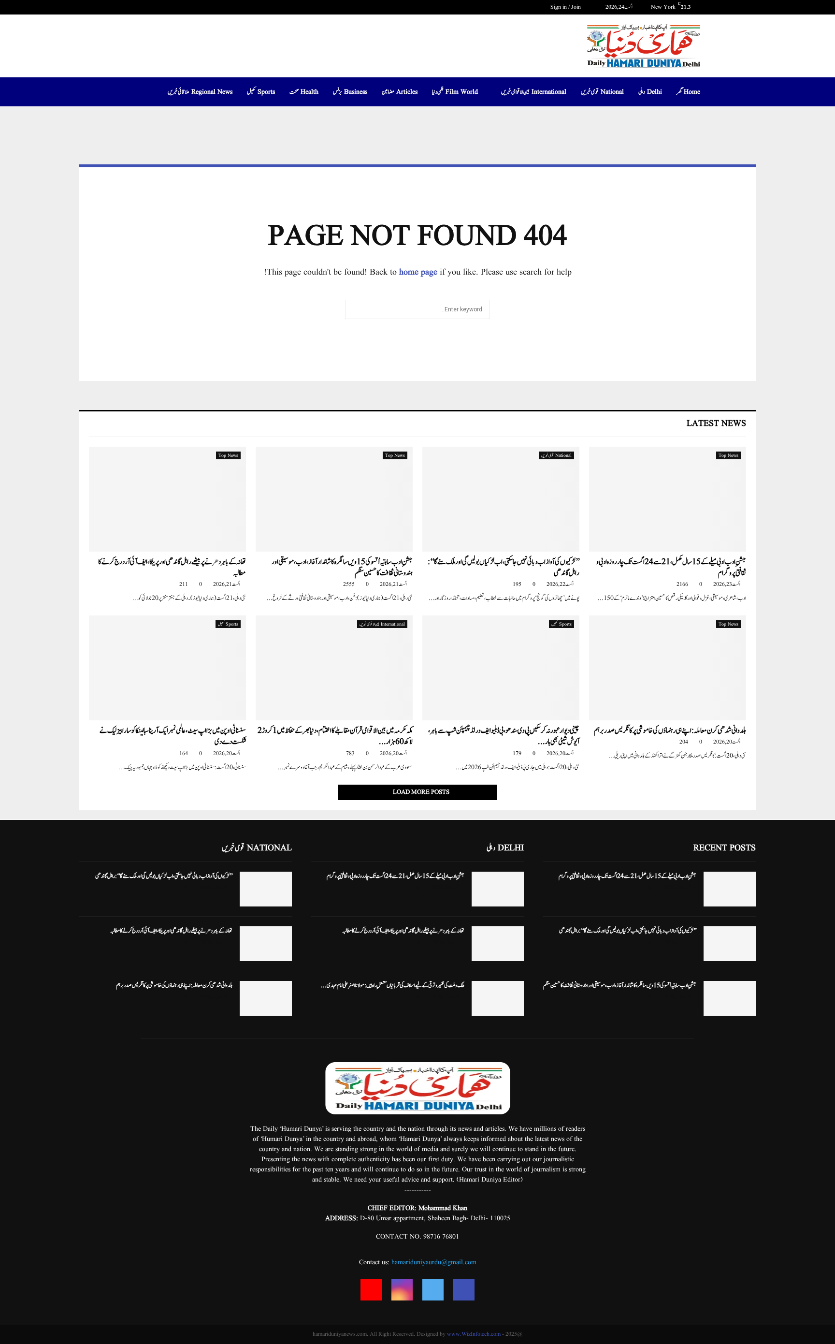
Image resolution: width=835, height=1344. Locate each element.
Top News (728, 455)
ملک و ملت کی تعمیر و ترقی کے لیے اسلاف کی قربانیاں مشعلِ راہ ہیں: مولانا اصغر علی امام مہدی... (392, 985)
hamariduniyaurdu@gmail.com (433, 1262)
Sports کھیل (261, 92)
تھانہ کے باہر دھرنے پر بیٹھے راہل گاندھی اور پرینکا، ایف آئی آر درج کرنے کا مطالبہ (172, 567)
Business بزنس (350, 92)
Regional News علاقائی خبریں (200, 92)
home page (418, 272)
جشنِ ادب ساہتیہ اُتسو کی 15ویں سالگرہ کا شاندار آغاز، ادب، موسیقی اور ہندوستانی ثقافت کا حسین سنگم (342, 567)
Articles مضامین (400, 92)
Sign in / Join (566, 7)
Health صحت (303, 92)
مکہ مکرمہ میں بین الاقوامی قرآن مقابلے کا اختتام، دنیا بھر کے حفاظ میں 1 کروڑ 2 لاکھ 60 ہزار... (335, 736)
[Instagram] (402, 1289)
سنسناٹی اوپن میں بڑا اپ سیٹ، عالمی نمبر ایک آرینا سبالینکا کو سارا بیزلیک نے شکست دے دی (173, 736)
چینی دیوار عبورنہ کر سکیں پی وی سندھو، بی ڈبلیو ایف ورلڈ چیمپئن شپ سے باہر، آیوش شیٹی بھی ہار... (503, 736)
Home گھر (688, 92)
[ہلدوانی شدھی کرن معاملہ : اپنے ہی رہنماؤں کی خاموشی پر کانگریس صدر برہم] (667, 667)
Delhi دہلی (650, 92)
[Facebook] (464, 1289)
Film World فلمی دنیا (455, 92)
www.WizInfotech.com (474, 1334)
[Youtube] (371, 1289)
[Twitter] (433, 1289)
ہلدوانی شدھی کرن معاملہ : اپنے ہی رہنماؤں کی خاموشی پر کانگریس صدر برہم (670, 731)
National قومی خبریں (602, 92)
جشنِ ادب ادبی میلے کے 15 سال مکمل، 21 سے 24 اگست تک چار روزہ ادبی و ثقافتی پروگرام (671, 567)
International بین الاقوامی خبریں (533, 92)
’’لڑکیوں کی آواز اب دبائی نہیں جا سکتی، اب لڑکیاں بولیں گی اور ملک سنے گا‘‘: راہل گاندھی (503, 567)
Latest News (716, 424)
